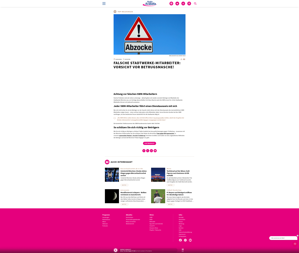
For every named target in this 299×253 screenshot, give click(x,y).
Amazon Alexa (154, 228)
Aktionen (105, 224)
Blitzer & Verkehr (131, 221)
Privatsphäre (182, 236)
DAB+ (151, 219)
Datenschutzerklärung (185, 232)
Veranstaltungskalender (133, 219)
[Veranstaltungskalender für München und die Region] (189, 3)
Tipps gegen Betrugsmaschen (165, 133)
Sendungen (105, 217)
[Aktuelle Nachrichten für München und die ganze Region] (171, 3)
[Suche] (195, 3)
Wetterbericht (130, 224)
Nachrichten (129, 217)
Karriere (181, 228)
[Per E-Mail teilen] (155, 150)
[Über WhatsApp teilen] (151, 150)
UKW (151, 217)
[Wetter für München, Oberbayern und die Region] (177, 3)
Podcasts (105, 226)
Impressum (182, 234)
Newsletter (182, 219)
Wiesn (104, 221)
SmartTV (152, 226)
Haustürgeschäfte (158, 118)
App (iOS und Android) (156, 224)
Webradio (152, 221)
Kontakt (181, 217)
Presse (181, 221)
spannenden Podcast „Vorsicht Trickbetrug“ (132, 135)
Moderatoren (106, 219)
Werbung (181, 224)
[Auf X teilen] (147, 150)
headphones (181, 59)
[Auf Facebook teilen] (143, 150)
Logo (180, 226)
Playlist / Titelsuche (155, 230)
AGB (180, 230)
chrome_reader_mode (184, 59)
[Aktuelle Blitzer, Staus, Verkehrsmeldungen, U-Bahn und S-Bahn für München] (183, 3)
